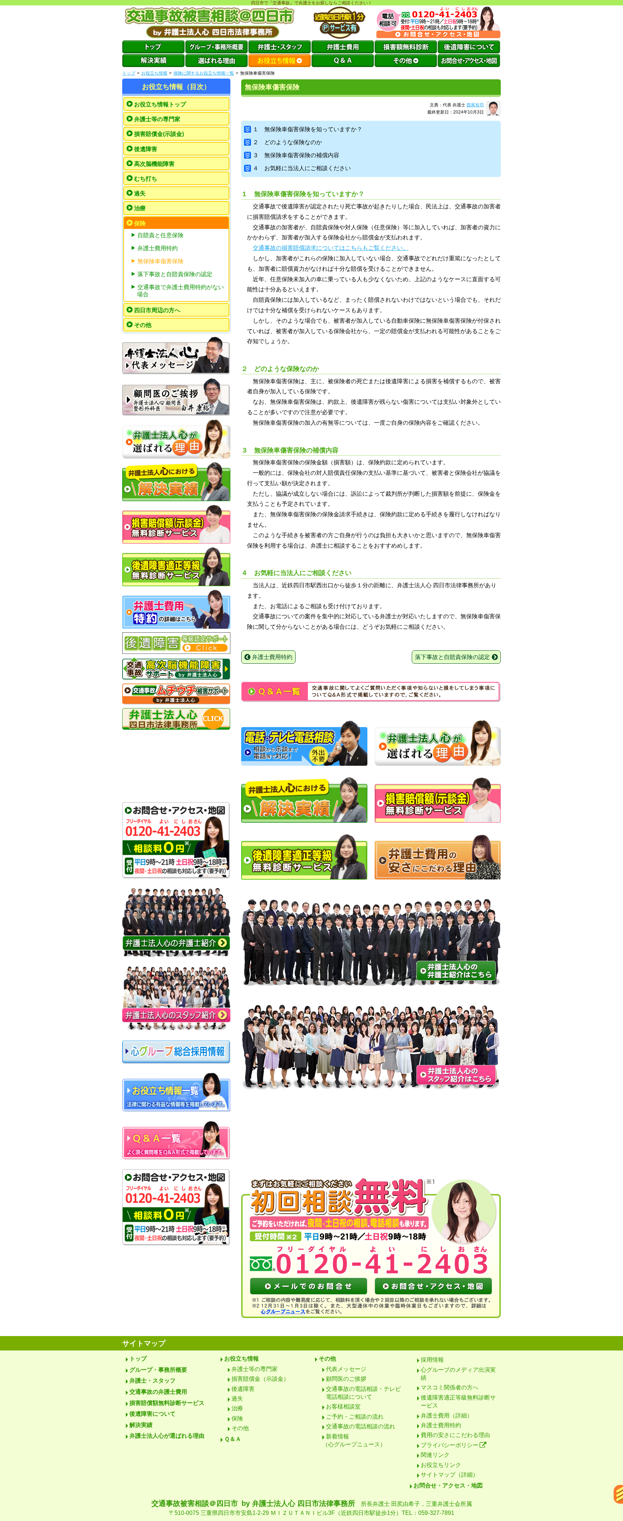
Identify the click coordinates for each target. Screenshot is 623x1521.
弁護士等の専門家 (157, 119)
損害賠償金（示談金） (260, 1379)
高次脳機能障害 (154, 164)
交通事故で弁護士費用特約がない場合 (180, 290)
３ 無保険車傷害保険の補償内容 (296, 155)
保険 (140, 223)
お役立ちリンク (441, 1465)
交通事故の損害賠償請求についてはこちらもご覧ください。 (330, 248)
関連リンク (435, 1455)
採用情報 (432, 1360)
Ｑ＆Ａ (232, 1439)
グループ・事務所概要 (158, 1370)
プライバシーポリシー (449, 1445)
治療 (140, 208)
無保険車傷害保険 (160, 261)
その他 (142, 325)
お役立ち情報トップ (160, 104)
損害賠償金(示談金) (159, 134)
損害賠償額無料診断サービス (166, 1403)
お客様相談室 (343, 1406)
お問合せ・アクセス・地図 (448, 1485)
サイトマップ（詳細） (449, 1475)
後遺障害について (152, 1414)
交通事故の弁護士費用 (158, 1392)
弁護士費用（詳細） (447, 1415)
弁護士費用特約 (157, 248)
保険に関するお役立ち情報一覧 (203, 73)
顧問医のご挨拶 (346, 1379)
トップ (128, 73)
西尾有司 (475, 104)
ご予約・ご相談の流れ (355, 1417)
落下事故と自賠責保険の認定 (174, 274)
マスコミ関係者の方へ (449, 1387)
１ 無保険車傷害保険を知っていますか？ (307, 129)
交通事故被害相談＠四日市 (311, 1507)
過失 (140, 193)
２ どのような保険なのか (287, 142)
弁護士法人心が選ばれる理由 (166, 1436)
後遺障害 (145, 149)
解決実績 (141, 1425)
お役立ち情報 (154, 73)
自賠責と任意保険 (160, 235)
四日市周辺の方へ (157, 310)
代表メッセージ (346, 1369)
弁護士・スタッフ (152, 1381)
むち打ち (145, 179)
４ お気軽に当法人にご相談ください (302, 168)
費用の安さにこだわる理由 (455, 1435)
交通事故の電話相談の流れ (360, 1426)
